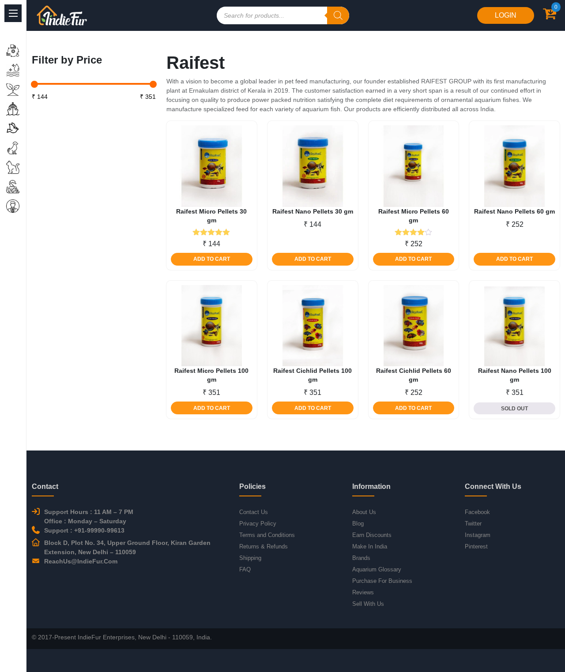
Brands (361, 558)
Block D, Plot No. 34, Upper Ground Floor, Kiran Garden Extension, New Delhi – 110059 (127, 547)
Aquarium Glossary (376, 569)
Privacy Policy (257, 523)
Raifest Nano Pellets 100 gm (514, 375)
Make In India (369, 546)
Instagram (477, 535)
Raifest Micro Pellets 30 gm (211, 216)
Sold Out (514, 408)
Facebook (477, 512)
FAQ (245, 569)
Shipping (250, 558)
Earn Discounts (372, 535)
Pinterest (476, 546)
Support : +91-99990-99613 (84, 530)
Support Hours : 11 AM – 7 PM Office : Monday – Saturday (88, 516)
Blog (358, 523)
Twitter (473, 523)
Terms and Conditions (267, 535)
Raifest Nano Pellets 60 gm (514, 211)
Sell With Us (368, 604)
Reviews (363, 592)
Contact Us (253, 512)
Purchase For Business (382, 581)
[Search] (338, 15)
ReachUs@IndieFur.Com (80, 561)
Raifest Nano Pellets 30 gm (312, 211)
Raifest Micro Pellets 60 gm (413, 216)
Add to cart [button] (211, 259)
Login (505, 15)
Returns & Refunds (263, 546)
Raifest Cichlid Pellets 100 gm (312, 375)
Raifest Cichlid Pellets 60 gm (413, 375)
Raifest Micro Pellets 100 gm (211, 375)
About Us (364, 512)
